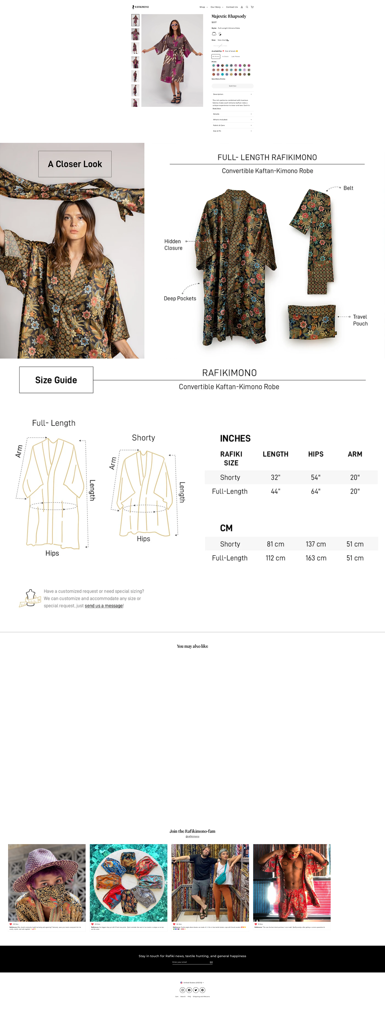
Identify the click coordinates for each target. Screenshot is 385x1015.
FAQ (189, 996)
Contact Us (232, 7)
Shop (203, 7)
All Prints (215, 56)
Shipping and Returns (201, 996)
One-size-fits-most (220, 46)
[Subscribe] (211, 962)
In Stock (225, 56)
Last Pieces (236, 56)
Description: (218, 94)
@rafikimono (192, 836)
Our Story (216, 7)
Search (183, 996)
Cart (176, 996)
